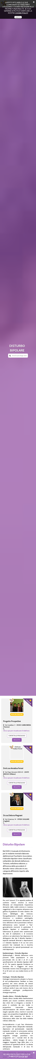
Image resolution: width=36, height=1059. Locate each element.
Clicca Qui (23, 1056)
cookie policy (21, 13)
